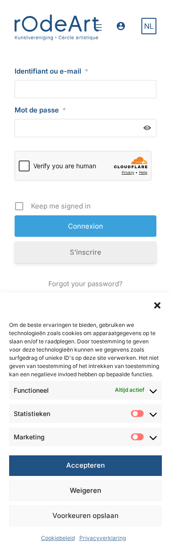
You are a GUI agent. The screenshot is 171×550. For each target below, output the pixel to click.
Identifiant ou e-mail (51, 71)
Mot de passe (40, 110)
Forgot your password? (85, 283)
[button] (157, 305)
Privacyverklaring (102, 537)
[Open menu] (98, 27)
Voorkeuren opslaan (85, 515)
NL (149, 26)
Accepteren (85, 465)
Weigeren (85, 490)
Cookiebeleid (58, 537)
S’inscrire (85, 252)
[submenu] (123, 27)
